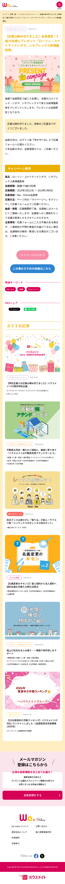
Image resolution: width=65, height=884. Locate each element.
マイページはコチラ (32, 255)
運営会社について (19, 832)
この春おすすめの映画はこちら (32, 268)
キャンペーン (34, 289)
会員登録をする (33, 795)
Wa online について (20, 826)
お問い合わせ (41, 826)
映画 (21, 289)
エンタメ (11, 289)
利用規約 (16, 837)
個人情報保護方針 (43, 832)
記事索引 (16, 843)
